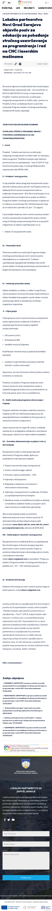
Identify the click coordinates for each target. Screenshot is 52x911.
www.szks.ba (36, 524)
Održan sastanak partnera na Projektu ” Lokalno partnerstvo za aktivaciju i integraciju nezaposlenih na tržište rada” (24, 720)
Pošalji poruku (26, 877)
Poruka (5, 850)
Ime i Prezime (8, 830)
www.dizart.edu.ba (21, 524)
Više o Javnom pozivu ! (12, 662)
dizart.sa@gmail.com (17, 559)
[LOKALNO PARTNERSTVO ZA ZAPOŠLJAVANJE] (26, 2)
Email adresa (8, 840)
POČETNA (18, 70)
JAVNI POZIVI (9, 70)
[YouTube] (13, 820)
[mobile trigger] (5, 2)
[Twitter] (9, 820)
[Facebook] (5, 820)
